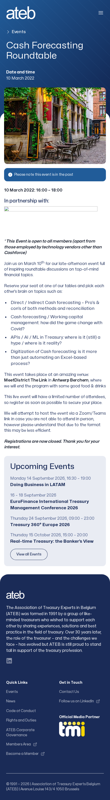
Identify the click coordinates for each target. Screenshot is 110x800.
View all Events (28, 554)
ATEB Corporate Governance (20, 732)
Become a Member (22, 753)
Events (19, 32)
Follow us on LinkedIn (76, 701)
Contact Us (69, 691)
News (10, 701)
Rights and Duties (21, 720)
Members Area (18, 744)
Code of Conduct (21, 711)
